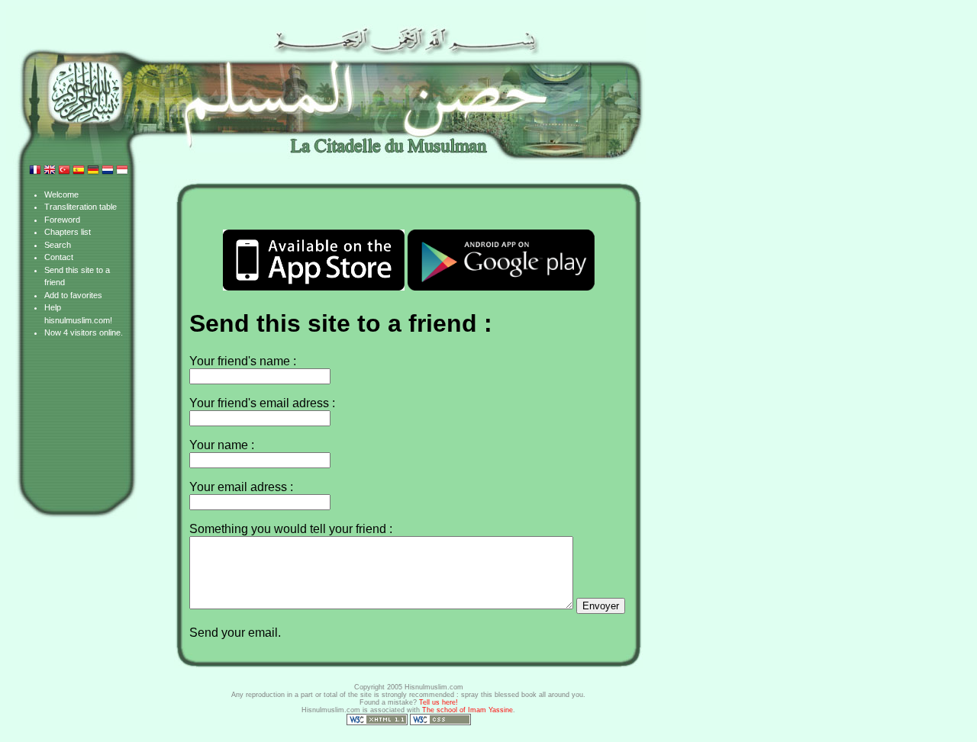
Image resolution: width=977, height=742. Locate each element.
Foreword (62, 219)
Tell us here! (438, 702)
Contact (58, 257)
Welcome (61, 194)
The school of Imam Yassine (467, 710)
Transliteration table (80, 206)
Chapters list (67, 231)
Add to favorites (73, 295)
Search (57, 244)
